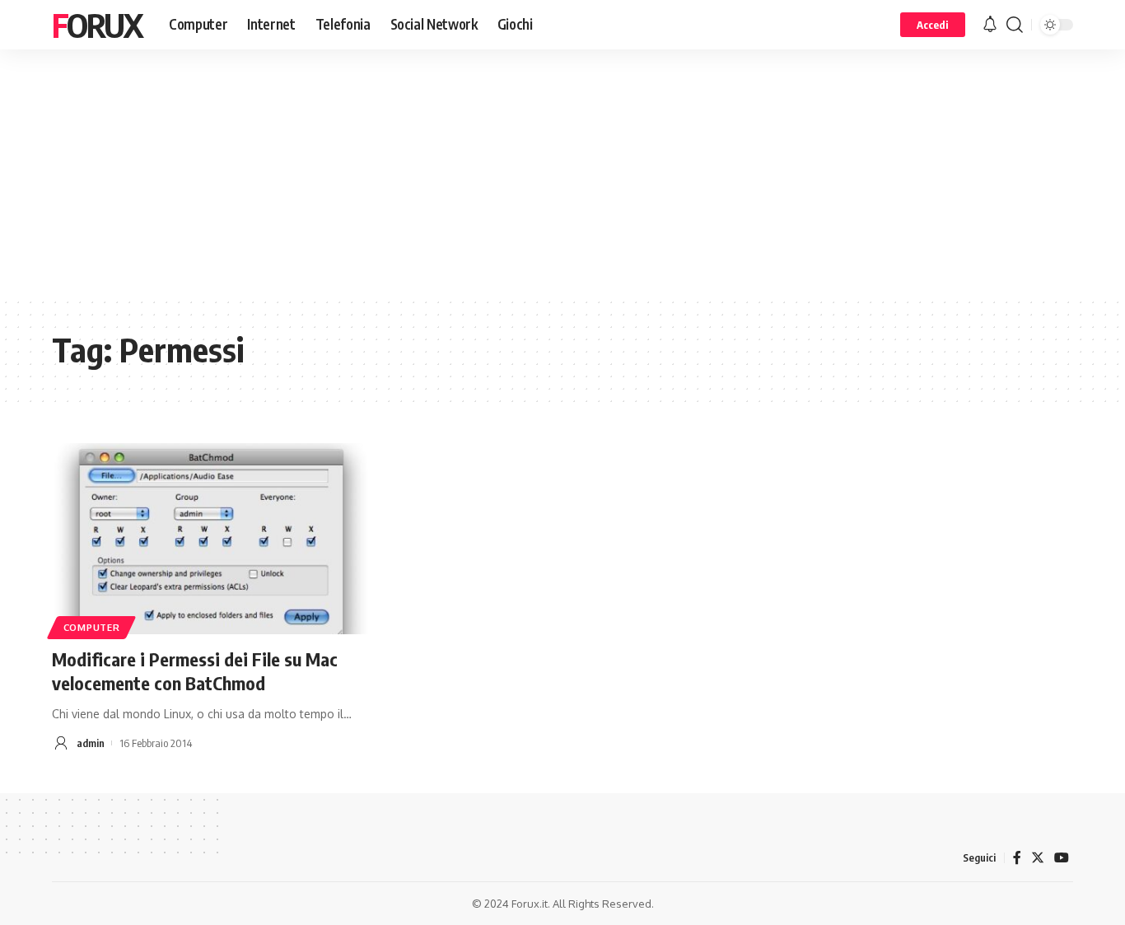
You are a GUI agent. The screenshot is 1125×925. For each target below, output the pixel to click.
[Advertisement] (562, 173)
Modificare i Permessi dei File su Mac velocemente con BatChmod (195, 670)
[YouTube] (1061, 858)
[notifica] (990, 25)
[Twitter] (1037, 858)
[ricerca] (1014, 24)
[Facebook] (1017, 858)
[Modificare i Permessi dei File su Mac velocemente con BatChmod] (211, 538)
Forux (97, 24)
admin (91, 743)
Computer (91, 627)
